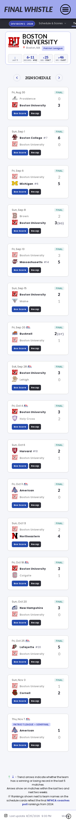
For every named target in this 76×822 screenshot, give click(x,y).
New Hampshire (31, 608)
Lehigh (24, 379)
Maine (24, 301)
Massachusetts (31, 262)
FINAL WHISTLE (28, 9)
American (27, 490)
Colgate (25, 575)
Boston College (31, 138)
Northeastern (30, 536)
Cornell (25, 693)
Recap (35, 113)
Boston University (40, 39)
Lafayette (27, 647)
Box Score (20, 113)
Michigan (26, 184)
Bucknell (26, 333)
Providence (27, 98)
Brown (24, 216)
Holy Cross (27, 419)
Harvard (26, 451)
